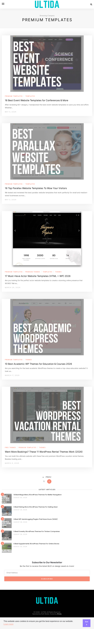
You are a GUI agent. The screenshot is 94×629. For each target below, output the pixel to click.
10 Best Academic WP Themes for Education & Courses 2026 (38, 364)
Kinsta (59, 614)
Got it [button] (86, 623)
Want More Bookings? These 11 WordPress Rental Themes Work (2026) (44, 451)
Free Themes (10, 447)
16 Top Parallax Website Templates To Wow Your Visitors (36, 188)
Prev (49, 477)
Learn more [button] (8, 624)
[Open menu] (3, 4)
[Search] (91, 4)
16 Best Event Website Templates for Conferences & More (36, 100)
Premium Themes (32, 272)
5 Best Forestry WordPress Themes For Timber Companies (37, 531)
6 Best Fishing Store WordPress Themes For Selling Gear (36, 507)
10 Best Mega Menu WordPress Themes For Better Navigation (38, 494)
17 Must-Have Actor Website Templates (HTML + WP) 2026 (37, 276)
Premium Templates (14, 96)
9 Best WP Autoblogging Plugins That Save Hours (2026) (36, 519)
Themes (58, 272)
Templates (30, 96)
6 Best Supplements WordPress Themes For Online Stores (36, 544)
